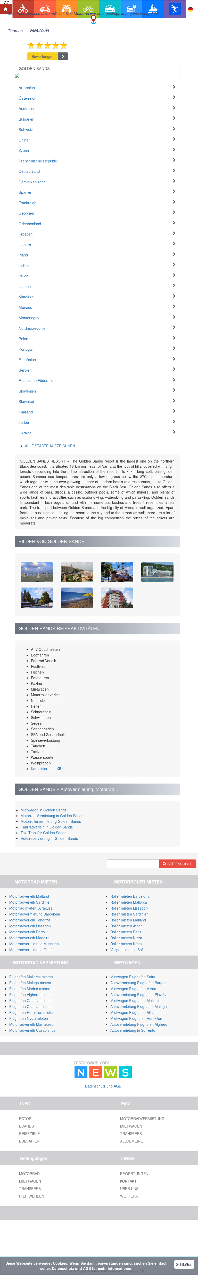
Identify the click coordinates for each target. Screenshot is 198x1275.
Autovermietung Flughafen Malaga (138, 1006)
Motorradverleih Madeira (29, 937)
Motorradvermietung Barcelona (34, 914)
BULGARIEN (29, 1141)
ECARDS (26, 1126)
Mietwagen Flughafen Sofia (132, 976)
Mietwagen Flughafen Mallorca (135, 1000)
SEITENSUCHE (179, 863)
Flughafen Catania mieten (30, 1000)
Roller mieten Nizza (126, 937)
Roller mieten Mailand (128, 919)
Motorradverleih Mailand (29, 896)
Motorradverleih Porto (27, 931)
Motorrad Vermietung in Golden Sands (52, 815)
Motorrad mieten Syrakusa (31, 908)
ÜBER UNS (129, 1188)
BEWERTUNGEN (134, 1173)
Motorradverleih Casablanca (32, 1030)
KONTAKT (128, 1181)
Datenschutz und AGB (103, 1086)
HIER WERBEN (31, 1196)
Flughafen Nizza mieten (28, 1018)
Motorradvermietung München (34, 943)
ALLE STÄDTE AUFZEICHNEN (50, 445)
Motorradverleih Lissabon (30, 925)
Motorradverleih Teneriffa (29, 919)
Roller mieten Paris (125, 931)
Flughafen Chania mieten (30, 1006)
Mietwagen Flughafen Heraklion (136, 1018)
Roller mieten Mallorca (128, 902)
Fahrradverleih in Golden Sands (47, 827)
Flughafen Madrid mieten (29, 988)
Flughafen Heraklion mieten (31, 1012)
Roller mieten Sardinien (129, 914)
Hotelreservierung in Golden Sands (49, 838)
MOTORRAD (29, 1173)
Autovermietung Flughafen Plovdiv (138, 994)
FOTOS (25, 1118)
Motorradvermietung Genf (30, 949)
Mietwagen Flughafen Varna (133, 988)
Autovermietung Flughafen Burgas (138, 982)
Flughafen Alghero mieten (30, 994)
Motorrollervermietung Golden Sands (51, 821)
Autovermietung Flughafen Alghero (138, 1024)
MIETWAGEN (131, 1126)
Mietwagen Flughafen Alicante (135, 1012)
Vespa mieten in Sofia (128, 949)
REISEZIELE (29, 1133)
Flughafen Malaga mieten (30, 982)
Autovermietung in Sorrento (132, 1030)
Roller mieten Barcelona (130, 896)
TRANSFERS (131, 1133)
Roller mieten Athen (126, 925)
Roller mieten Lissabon (129, 908)
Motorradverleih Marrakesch (32, 1024)
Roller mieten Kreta (126, 943)
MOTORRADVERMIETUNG (142, 1118)
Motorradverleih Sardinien (30, 902)
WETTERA (129, 1196)
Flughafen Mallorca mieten (31, 976)
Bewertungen (42, 56)
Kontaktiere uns (44, 768)
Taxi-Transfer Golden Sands (43, 832)
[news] (103, 1068)
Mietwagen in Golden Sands (44, 809)
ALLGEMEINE (131, 1141)
